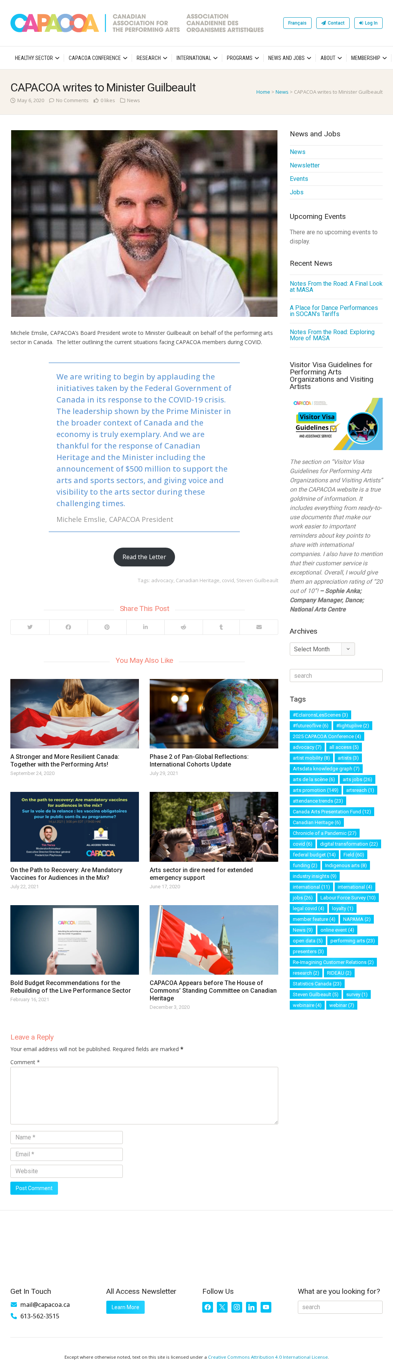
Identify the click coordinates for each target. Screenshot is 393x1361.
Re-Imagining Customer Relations (333, 962)
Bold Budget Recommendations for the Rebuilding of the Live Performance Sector (70, 986)
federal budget (314, 855)
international (311, 887)
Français (297, 23)
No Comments (72, 100)
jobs (303, 898)
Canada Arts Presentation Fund (332, 812)
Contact (336, 23)
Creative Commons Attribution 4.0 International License (268, 1357)
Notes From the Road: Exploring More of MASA (332, 335)
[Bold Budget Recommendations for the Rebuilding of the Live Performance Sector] (74, 940)
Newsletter (305, 165)
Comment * (25, 1062)
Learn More (125, 1307)
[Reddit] (183, 627)
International (194, 58)
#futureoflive (311, 726)
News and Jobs (286, 58)
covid (228, 580)
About (327, 58)
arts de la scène (314, 779)
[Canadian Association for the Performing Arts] (137, 23)
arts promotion (316, 790)
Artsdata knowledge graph (326, 769)
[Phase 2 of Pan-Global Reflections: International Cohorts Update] (214, 713)
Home (263, 91)
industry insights (315, 876)
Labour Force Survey (348, 898)
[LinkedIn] (145, 627)
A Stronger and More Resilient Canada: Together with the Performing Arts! (64, 760)
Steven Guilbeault (257, 580)
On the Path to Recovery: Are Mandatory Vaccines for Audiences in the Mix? (66, 873)
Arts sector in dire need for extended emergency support (201, 873)
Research (149, 58)
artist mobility (311, 758)
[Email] (258, 627)
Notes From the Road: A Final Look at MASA (336, 286)
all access (344, 747)
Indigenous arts (346, 865)
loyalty (342, 908)
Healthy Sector (34, 58)
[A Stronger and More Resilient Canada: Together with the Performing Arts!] (74, 713)
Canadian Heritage (198, 580)
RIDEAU (339, 973)
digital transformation (349, 844)
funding (305, 865)
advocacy (162, 580)
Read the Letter (144, 557)
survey (357, 994)
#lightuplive (352, 726)
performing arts (352, 941)
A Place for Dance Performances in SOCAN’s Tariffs (334, 311)
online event (337, 930)
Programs (240, 58)
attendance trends (318, 801)
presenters (308, 951)
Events (299, 178)
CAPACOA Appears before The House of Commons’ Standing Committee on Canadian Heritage (213, 990)
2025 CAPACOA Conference (327, 736)
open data (308, 941)
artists (348, 758)
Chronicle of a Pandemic (325, 833)
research (306, 973)
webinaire (307, 1005)
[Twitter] (30, 627)
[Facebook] (68, 627)
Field (353, 855)
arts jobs (357, 779)
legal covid (308, 908)
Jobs (297, 192)
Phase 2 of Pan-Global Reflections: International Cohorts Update (199, 760)
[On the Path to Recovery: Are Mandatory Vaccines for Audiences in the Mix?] (74, 826)
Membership (365, 58)
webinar (341, 1005)
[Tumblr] (221, 627)
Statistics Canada (317, 984)
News (282, 91)
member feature (314, 919)
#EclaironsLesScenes (320, 715)
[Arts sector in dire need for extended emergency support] (214, 826)
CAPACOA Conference (95, 58)
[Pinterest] (107, 627)
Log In (371, 23)
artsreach (360, 790)
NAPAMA (357, 919)
